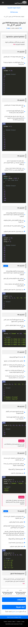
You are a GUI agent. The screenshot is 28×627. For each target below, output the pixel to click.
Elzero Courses (10, 617)
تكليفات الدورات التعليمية (14, 8)
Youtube (5, 621)
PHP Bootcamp (14, 12)
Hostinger (16, 617)
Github (13, 621)
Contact (22, 621)
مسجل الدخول (15, 611)
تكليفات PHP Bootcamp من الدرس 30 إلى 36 (20, 593)
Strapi (20, 617)
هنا (14, 44)
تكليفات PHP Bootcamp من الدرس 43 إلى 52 (7, 593)
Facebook (10, 621)
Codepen (19, 621)
